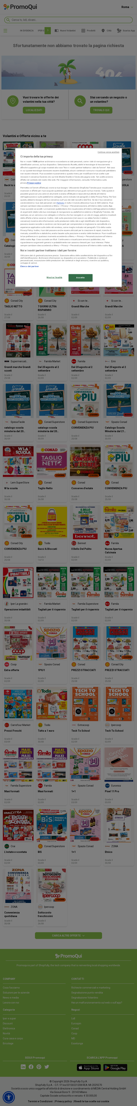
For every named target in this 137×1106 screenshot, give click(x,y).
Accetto (80, 277)
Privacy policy (34, 183)
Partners (60, 203)
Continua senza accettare (108, 152)
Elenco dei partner (29, 266)
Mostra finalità (54, 277)
